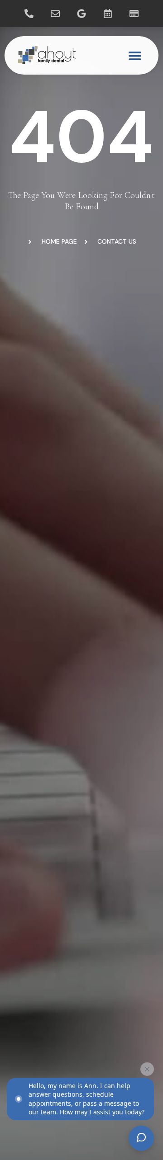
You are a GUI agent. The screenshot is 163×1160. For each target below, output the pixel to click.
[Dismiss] (147, 1069)
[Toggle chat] (141, 1138)
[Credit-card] (134, 14)
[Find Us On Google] (81, 14)
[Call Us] (29, 14)
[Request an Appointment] (108, 14)
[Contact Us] (55, 14)
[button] (135, 55)
